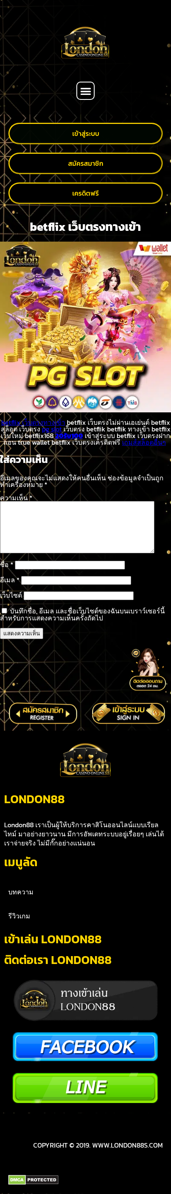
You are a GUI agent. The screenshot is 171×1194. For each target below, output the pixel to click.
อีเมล (10, 580)
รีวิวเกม (19, 916)
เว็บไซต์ (11, 595)
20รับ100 (69, 436)
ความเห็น (16, 498)
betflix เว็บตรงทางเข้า (33, 422)
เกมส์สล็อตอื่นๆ (144, 442)
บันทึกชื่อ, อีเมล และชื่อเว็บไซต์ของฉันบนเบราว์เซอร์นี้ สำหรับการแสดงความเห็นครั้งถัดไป (82, 614)
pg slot (52, 429)
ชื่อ (6, 564)
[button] (85, 91)
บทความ (21, 892)
